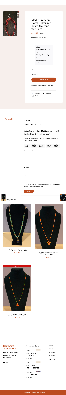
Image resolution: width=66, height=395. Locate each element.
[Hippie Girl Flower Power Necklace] (49, 205)
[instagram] (6, 362)
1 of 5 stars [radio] (26, 145)
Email (26, 176)
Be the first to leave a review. (38, 37)
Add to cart (44, 80)
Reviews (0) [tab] (9, 119)
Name (26, 167)
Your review (28, 151)
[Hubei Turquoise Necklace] (17, 205)
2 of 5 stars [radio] (34, 145)
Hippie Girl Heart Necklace (17, 315)
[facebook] (4, 362)
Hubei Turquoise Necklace (17, 250)
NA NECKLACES (42, 85)
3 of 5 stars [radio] (41, 145)
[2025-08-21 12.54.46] (10, 26)
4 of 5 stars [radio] (49, 145)
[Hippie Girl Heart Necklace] (17, 266)
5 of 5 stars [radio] (56, 145)
